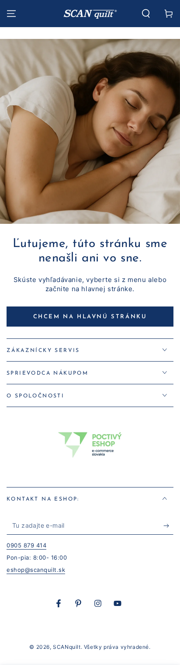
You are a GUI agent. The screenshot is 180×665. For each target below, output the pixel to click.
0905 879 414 (26, 545)
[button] (146, 13)
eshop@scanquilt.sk (36, 569)
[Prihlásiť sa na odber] (168, 526)
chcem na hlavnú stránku (90, 317)
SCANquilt (66, 647)
